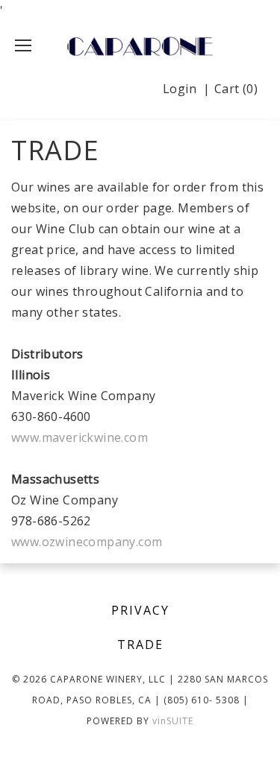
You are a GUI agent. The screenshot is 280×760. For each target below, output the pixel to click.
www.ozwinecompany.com (86, 541)
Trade (140, 644)
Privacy (140, 610)
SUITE (172, 721)
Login (179, 89)
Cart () (236, 89)
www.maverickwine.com (79, 437)
